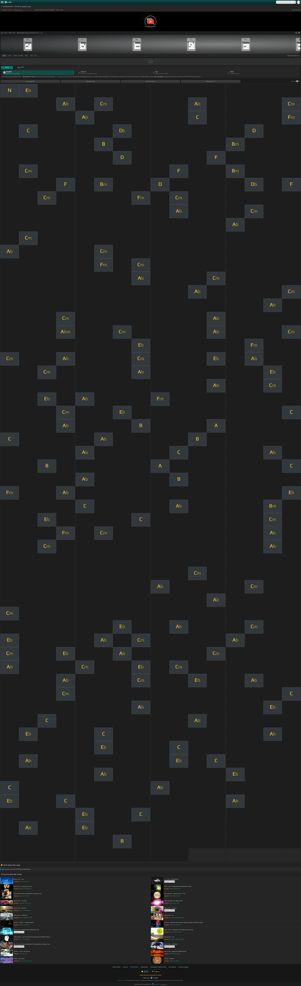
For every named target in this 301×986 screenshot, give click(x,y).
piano (9, 55)
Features (125, 967)
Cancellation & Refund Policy (158, 967)
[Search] (294, 2)
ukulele (15, 55)
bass (32, 55)
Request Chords (169, 881)
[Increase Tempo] (14, 33)
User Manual (172, 967)
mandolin (20, 55)
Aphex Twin (26, 6)
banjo (26, 55)
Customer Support (183, 967)
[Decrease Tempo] (2, 33)
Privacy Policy (144, 967)
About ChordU (116, 967)
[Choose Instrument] (35, 55)
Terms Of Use (134, 967)
